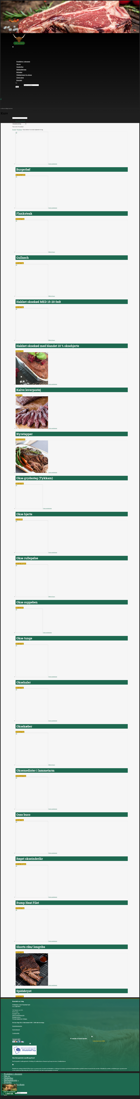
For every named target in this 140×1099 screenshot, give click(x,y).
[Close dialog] (108, 525)
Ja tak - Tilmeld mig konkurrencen (50, 567)
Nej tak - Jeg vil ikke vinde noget (50, 572)
